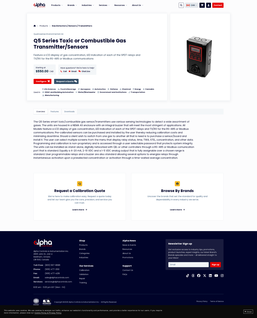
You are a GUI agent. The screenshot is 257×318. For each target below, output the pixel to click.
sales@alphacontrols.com (57, 277)
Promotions (127, 257)
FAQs (124, 274)
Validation (83, 274)
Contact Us (127, 270)
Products (44, 26)
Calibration (84, 270)
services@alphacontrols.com (58, 281)
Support (127, 265)
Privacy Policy (201, 301)
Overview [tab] (40, 111)
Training (83, 282)
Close (249, 312)
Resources (127, 249)
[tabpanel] (128, 141)
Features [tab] (55, 111)
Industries (83, 257)
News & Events (129, 245)
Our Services (86, 265)
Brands (82, 249)
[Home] (39, 5)
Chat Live (86, 71)
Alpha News (129, 240)
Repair (82, 278)
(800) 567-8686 (52, 265)
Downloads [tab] (69, 111)
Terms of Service (217, 301)
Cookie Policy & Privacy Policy (48, 313)
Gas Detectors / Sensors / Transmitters (72, 26)
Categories (84, 253)
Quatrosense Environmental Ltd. (49, 34)
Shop (82, 240)
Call (65, 71)
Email (74, 71)
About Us (126, 253)
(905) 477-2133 (52, 269)
